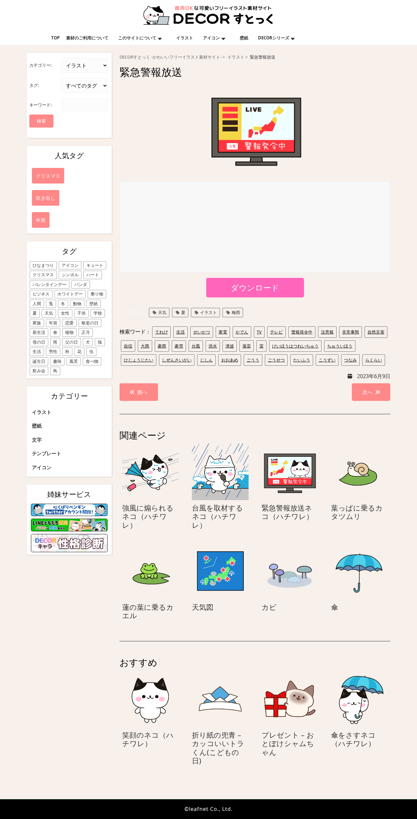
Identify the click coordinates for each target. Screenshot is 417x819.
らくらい (373, 360)
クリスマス (43, 275)
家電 (223, 332)
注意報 (327, 332)
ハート (92, 275)
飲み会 (39, 371)
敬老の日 (89, 323)
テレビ (276, 332)
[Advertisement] (255, 227)
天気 (49, 313)
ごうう (253, 360)
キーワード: (40, 105)
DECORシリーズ (273, 38)
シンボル (70, 275)
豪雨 (162, 346)
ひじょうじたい (138, 360)
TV (259, 332)
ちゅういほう (339, 346)
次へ (367, 392)
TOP (55, 38)
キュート (94, 265)
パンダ (80, 284)
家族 (37, 323)
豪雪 (179, 346)
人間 (37, 304)
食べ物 (92, 361)
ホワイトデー (70, 294)
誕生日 (39, 361)
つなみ (350, 360)
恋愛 (69, 323)
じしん (206, 360)
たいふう (301, 360)
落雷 (246, 346)
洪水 (212, 346)
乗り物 (97, 294)
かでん (242, 332)
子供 (81, 313)
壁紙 (244, 38)
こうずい (327, 360)
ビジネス (41, 294)
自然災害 (375, 332)
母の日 (39, 342)
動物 (77, 304)
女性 (65, 313)
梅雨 (236, 312)
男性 (53, 351)
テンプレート (46, 453)
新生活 (39, 332)
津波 (229, 346)
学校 (97, 313)
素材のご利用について (87, 38)
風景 (73, 361)
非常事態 (350, 332)
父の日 (71, 342)
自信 (128, 346)
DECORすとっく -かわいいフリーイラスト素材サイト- (171, 57)
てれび (161, 332)
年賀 (53, 323)
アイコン (211, 38)
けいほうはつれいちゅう (295, 346)
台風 (196, 346)
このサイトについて (137, 38)
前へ (142, 392)
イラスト (184, 38)
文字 (37, 439)
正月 (85, 332)
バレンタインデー (49, 284)
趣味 (57, 361)
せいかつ (201, 332)
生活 (37, 351)
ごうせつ (276, 360)
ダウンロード (255, 287)
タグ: (34, 85)
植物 (69, 332)
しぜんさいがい (177, 360)
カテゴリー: (40, 65)
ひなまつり (43, 265)
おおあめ (229, 360)
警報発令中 (301, 332)
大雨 (145, 346)
